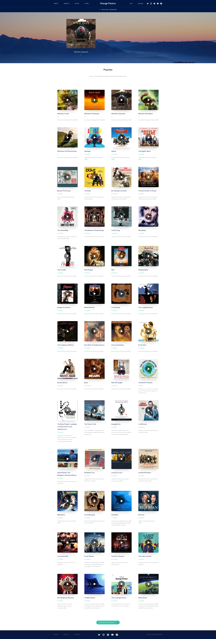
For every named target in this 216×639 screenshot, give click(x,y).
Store (86, 3)
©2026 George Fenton (154, 634)
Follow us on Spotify (106, 622)
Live (131, 3)
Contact (77, 634)
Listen (77, 3)
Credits (66, 3)
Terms (56, 634)
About (56, 3)
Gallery (140, 3)
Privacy (66, 634)
